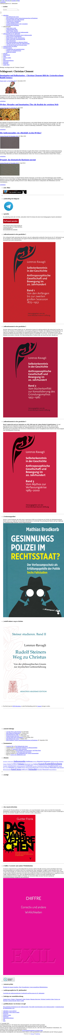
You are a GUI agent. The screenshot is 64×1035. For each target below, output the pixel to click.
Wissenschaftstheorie (52, 769)
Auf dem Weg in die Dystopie (13, 731)
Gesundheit (35, 765)
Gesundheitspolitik (53, 766)
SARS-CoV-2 (25, 769)
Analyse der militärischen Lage (18, 754)
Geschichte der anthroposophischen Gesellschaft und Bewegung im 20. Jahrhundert (23, 993)
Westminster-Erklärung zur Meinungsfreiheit (26, 747)
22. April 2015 (12, 107)
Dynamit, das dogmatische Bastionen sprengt (18, 160)
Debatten (21, 764)
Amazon (39, 706)
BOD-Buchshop (17, 706)
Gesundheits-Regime (42, 766)
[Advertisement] (33, 791)
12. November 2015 (11, 81)
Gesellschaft (28, 766)
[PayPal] (7, 0)
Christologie (61, 761)
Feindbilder (5, 766)
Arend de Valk (9, 746)
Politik (58, 767)
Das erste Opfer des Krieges (24, 752)
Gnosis (60, 766)
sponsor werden (7, 1015)
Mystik (34, 767)
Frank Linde (3, 81)
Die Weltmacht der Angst (12, 738)
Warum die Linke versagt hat (19, 749)
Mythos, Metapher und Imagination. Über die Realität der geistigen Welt (29, 104)
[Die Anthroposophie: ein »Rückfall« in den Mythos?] (10, 148)
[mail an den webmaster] (18, 0)
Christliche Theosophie (54, 761)
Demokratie (27, 764)
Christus (5, 764)
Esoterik (41, 764)
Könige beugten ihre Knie (12, 736)
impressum (5, 1016)
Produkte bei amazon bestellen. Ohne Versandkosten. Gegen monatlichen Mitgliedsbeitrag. (25, 987)
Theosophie (39, 769)
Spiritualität (32, 769)
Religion (62, 767)
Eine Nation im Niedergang (13, 733)
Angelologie (5, 761)
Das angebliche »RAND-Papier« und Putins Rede (28, 750)
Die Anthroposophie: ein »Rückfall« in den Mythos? (20, 133)
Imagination (11, 767)
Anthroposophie (20, 761)
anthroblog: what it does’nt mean (11, 1012)
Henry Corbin (5, 767)
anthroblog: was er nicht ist (9, 1011)
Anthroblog (3, 2)
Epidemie (35, 764)
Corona (9, 764)
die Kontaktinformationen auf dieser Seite (32, 1030)
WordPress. (37, 1033)
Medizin (24, 767)
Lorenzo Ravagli (4, 107)
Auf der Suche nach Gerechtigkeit (14, 737)
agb (4, 1019)
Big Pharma (35, 761)
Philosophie (53, 767)
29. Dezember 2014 (13, 136)
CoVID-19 (14, 764)
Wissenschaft (45, 769)
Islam (16, 767)
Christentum (46, 761)
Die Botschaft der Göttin (12, 734)
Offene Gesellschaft (40, 767)
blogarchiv (5, 1013)
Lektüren (19, 767)
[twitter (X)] (2, 0)
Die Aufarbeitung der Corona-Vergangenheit (27, 753)
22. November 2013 (13, 163)
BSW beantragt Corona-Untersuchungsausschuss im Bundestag (22, 740)
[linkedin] (13, 0)
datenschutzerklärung (8, 1018)
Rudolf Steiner (16, 769)
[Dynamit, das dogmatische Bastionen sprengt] (10, 175)
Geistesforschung (12, 766)
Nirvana (32, 1033)
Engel (32, 764)
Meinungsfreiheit (29, 767)
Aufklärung (29, 761)
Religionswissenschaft (7, 769)
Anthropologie (10, 761)
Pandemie (47, 767)
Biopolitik (40, 761)
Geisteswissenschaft (20, 766)
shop (4, 1020)
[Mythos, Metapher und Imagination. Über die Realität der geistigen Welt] (10, 120)
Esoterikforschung (53, 763)
